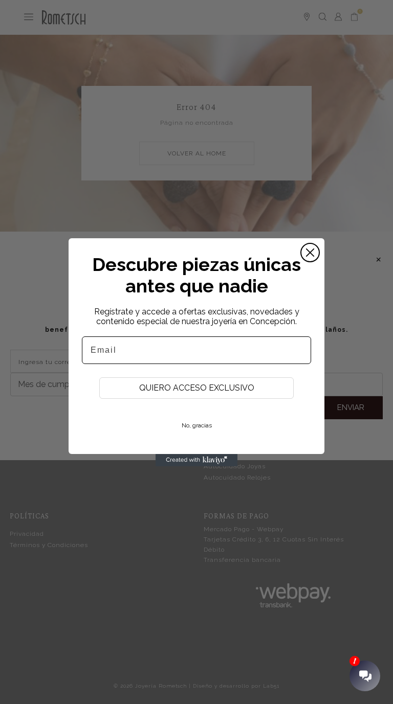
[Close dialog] (310, 252)
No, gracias (197, 425)
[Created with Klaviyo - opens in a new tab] (196, 460)
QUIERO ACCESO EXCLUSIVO (196, 388)
